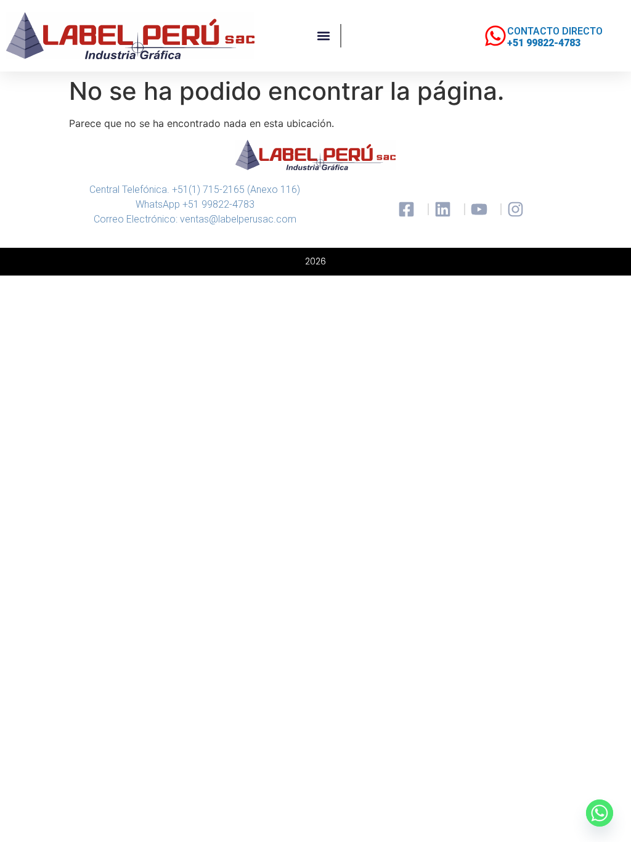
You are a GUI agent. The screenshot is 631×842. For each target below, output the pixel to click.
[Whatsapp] (599, 813)
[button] (324, 36)
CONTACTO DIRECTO (555, 31)
